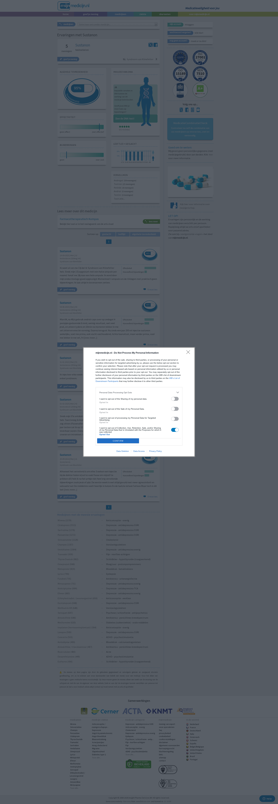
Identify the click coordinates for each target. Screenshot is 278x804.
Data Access (139, 451)
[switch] (175, 399)
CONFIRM (118, 441)
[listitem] (139, 392)
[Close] (189, 353)
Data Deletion (122, 451)
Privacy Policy (155, 451)
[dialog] (139, 402)
